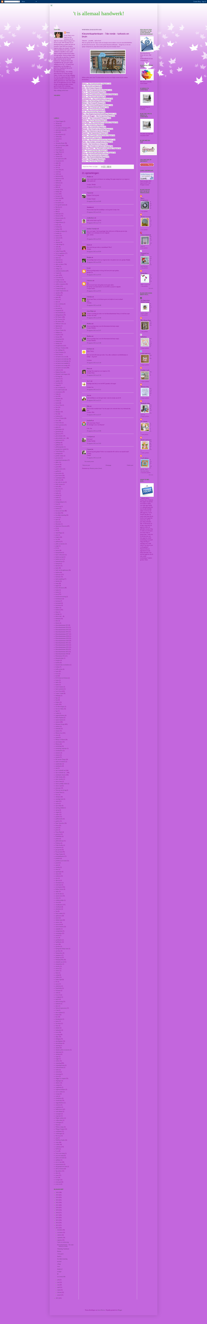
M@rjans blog (145, 387)
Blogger (120, 1310)
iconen (57, 517)
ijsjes (57, 519)
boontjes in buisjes (60, 231)
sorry (57, 937)
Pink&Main (59, 836)
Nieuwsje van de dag (61, 790)
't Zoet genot (60, 1254)
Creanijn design (60, 288)
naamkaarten (59, 766)
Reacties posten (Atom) (96, 468)
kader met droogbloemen (62, 570)
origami (57, 812)
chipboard (58, 260)
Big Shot (58, 207)
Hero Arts (58, 489)
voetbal (57, 1085)
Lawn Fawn (59, 691)
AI (56, 141)
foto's (57, 420)
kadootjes (58, 576)
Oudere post (130, 465)
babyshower (59, 178)
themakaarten (59, 1019)
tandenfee (58, 1003)
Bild (57, 211)
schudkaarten (59, 904)
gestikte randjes (59, 456)
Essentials (58, 383)
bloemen (58, 216)
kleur (57, 621)
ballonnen (58, 183)
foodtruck (58, 416)
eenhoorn (58, 370)
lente (57, 700)
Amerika (58, 147)
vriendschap (59, 1100)
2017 (57, 1215)
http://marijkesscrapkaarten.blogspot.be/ (100, 146)
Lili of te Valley (59, 709)
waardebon (58, 1107)
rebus (57, 869)
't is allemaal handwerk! (98, 13)
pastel (57, 827)
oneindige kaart (59, 799)
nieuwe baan (59, 781)
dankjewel (59, 1269)
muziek (57, 757)
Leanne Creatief (60, 693)
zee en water (59, 1162)
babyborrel (58, 176)
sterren (57, 968)
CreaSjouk (90, 436)
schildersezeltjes (60, 900)
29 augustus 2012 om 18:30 (94, 251)
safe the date (59, 893)
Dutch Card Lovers (146, 440)
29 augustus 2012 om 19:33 (94, 275)
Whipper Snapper (60, 1129)
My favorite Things (60, 759)
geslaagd (58, 453)
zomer (57, 1175)
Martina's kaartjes (146, 217)
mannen (58, 722)
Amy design (59, 150)
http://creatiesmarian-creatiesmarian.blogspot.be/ (102, 94)
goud (57, 467)
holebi (57, 497)
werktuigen (58, 1122)
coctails (57, 266)
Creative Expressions (61, 291)
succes (57, 984)
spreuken (58, 946)
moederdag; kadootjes (61, 748)
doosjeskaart (59, 339)
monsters (58, 753)
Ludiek (57, 713)
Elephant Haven (60, 372)
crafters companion (60, 284)
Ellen (88, 406)
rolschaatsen (59, 882)
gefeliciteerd (59, 440)
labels (57, 682)
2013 (57, 1225)
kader (57, 568)
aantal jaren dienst (60, 130)
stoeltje (57, 975)
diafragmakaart (59, 315)
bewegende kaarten (60, 205)
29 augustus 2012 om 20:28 (94, 305)
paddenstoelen (59, 819)
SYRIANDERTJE (146, 235)
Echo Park (58, 354)
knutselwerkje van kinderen (63, 665)
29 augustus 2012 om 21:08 (94, 343)
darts (57, 302)
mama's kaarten (59, 720)
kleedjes (58, 614)
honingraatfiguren (60, 502)
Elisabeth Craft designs (61, 374)
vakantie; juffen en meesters (63, 1050)
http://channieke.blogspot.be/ (97, 127)
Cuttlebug (58, 295)
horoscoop (58, 506)
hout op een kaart (60, 511)
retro (57, 878)
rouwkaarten (59, 887)
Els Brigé (58, 376)
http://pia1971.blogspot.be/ (93, 137)
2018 (57, 1212)
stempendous (59, 964)
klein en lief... (59, 616)
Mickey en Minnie (60, 739)
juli (58, 1280)
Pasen (57, 825)
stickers (57, 970)
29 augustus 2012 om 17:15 (94, 223)
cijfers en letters (60, 264)
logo (57, 711)
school (57, 902)
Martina (59, 1251)
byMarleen (144, 337)
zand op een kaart (60, 1157)
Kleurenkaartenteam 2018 (62, 636)
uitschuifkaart (59, 1043)
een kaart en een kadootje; (62, 361)
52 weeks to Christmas (61, 128)
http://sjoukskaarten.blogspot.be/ (98, 155)
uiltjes (57, 1036)
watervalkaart (59, 1111)
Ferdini (57, 400)
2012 (57, 1227)
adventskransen (59, 134)
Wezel (57, 1125)
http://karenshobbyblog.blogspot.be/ (98, 157)
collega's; (58, 268)
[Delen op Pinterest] (110, 167)
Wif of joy (58, 1136)
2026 (57, 1192)
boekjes (57, 229)
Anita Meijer (90, 311)
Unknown (89, 280)
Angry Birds (59, 152)
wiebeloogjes (59, 1133)
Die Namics (59, 317)
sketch (57, 918)
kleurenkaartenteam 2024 (62, 649)
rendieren (58, 876)
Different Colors (60, 323)
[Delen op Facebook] (108, 167)
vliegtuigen (58, 1080)
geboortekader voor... (61, 438)
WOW (57, 1149)
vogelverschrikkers (60, 1089)
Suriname (58, 990)
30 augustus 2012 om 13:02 (94, 443)
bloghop (58, 220)
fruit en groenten (60, 425)
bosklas (57, 233)
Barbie (57, 185)
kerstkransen (59, 599)
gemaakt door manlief (61, 449)
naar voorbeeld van (60, 770)
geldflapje (58, 442)
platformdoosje (59, 841)
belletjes (58, 191)
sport (57, 944)
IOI (56, 530)
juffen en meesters (60, 544)
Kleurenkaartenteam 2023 (62, 647)
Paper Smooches (60, 823)
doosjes (57, 337)
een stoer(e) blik (61, 1276)
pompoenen (58, 847)
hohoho (57, 495)
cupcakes (58, 293)
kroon (57, 673)
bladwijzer (58, 213)
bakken (57, 180)
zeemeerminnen (59, 1164)
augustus (59, 1240)
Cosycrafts (58, 277)
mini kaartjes (59, 742)
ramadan (58, 867)
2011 (57, 1298)
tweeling (58, 1034)
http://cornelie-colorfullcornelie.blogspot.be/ (101, 135)
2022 (57, 1202)
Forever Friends (60, 418)
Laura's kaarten (59, 687)
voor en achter (59, 1092)
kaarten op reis (59, 559)
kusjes (57, 680)
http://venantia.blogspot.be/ (96, 109)
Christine (89, 297)
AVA (57, 167)
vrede (57, 1096)
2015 (57, 1220)
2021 (57, 1205)
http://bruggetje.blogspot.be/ (96, 159)
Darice (57, 299)
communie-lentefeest (61, 271)
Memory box (59, 733)
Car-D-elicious (145, 458)
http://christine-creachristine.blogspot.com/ (102, 140)
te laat (57, 1010)
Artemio (58, 156)
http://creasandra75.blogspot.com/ (100, 118)
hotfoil (57, 508)
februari (59, 1292)
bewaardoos (59, 202)
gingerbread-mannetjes (61, 460)
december (60, 1230)
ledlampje (58, 695)
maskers (58, 726)
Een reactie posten (89, 461)
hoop (57, 504)
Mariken (89, 323)
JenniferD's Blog (145, 403)
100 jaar (58, 123)
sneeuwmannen (59, 926)
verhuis (57, 1061)
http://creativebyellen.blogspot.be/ (96, 150)
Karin (88, 245)
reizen (57, 874)
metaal (57, 737)
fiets (57, 407)
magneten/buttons (60, 715)
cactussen (58, 238)
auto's (57, 165)
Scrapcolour (144, 273)
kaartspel (58, 563)
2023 (57, 1200)
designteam (58, 310)
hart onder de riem (60, 482)
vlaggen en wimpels (61, 1078)
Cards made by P (145, 353)
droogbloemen (59, 345)
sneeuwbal (58, 924)
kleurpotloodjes (59, 658)
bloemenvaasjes (60, 218)
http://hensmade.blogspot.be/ (97, 96)
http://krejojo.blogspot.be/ (94, 88)
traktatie (58, 1028)
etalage (57, 385)
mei (58, 1285)
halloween (58, 480)
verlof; (57, 1069)
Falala (57, 394)
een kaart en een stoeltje (61, 365)
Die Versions (59, 319)
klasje (57, 612)
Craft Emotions (59, 282)
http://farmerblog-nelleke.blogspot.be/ (99, 101)
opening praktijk (60, 808)
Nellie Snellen (59, 777)
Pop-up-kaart (59, 852)
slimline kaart (59, 920)
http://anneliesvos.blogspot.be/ (98, 144)
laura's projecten (60, 689)
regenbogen (58, 871)
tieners (57, 1021)
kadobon (58, 572)
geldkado (58, 445)
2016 (57, 1217)
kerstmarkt (58, 603)
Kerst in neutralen (151, 391)
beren (57, 194)
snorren (57, 935)
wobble (57, 1144)
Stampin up (58, 957)
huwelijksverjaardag (61, 515)
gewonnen (58, 458)
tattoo (57, 1006)
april (58, 1287)
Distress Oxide (59, 330)
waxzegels (58, 1114)
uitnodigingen (59, 1041)
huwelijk (58, 513)
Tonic (57, 1025)
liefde (57, 704)
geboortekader (59, 436)
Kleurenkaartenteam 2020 (62, 640)
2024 (57, 1197)
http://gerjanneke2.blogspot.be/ (98, 133)
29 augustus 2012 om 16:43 (94, 212)
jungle (57, 546)
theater (57, 1014)
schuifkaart (58, 907)
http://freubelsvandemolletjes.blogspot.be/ (108, 148)
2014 (57, 1222)
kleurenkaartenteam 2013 (62, 625)
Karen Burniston (60, 588)
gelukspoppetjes (60, 447)
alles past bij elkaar (60, 145)
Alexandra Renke (60, 143)
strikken (58, 977)
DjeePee (59, 1256)
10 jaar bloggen (59, 121)
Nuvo (57, 794)
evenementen (59, 392)
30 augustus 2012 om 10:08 (94, 431)
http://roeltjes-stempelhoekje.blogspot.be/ (100, 142)
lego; (57, 698)
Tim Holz (58, 1023)
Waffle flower (59, 1109)
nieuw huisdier (59, 779)
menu (57, 735)
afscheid (58, 139)
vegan (57, 1056)
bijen (57, 209)
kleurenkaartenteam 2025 (62, 651)
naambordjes (59, 764)
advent (57, 132)
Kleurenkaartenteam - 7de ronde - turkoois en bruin (65, 1245)
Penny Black (59, 832)
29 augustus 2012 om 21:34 (94, 375)
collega (59, 1264)
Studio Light (59, 979)
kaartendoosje (59, 561)
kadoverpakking (60, 579)
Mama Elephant (60, 717)
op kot (57, 803)
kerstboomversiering (61, 596)
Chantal (89, 193)
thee (57, 1017)
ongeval (58, 801)
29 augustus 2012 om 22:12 (94, 389)
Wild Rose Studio (60, 1140)
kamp (57, 583)
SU (56, 981)
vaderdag (58, 1045)
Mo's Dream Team (146, 320)
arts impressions (60, 158)
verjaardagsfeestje (60, 1065)
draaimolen (58, 341)
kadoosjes (58, 574)
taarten (57, 999)
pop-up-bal (58, 849)
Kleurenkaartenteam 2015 (62, 629)
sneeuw (57, 922)
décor (57, 306)
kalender (58, 581)
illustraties (58, 524)
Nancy (68, 32)
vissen (57, 1076)
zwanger (58, 1179)
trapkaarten (58, 1030)
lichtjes (57, 702)
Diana (88, 368)
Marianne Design (60, 724)
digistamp (58, 326)
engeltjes (58, 381)
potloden (58, 858)
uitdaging (58, 1039)
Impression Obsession (61, 526)
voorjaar (58, 1094)
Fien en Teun (59, 405)
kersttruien (58, 605)
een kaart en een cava (61, 356)
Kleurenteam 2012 (60, 656)
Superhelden (59, 988)
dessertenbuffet (59, 312)
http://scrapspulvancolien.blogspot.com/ (99, 90)
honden (57, 500)
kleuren (57, 623)
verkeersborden (59, 1067)
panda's (57, 821)
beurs (57, 200)
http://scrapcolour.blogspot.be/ (105, 116)
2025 (57, 1195)
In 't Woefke (144, 421)
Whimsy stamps (60, 1127)
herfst (57, 486)
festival (57, 403)
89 (57, 1274)
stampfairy (58, 955)
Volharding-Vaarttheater (63, 1249)
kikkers (57, 607)
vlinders (58, 1083)
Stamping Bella (59, 959)
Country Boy (151, 323)
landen (57, 684)
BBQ (57, 187)
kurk (57, 676)
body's (57, 224)
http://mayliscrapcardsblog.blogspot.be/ (101, 129)
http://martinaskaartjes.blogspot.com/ (99, 83)
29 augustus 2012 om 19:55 (94, 291)
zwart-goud (58, 1182)
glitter (57, 462)
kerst (57, 594)
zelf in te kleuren (60, 1168)
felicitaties (58, 398)
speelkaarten (59, 940)
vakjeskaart (58, 1052)
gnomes (58, 464)
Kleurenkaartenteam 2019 (62, 638)
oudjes (57, 814)
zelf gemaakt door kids (61, 1166)
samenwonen (59, 896)
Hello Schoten (59, 484)
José (88, 395)
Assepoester (59, 161)
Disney (57, 328)
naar (57, 768)
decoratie (58, 308)
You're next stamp (60, 1153)
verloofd (58, 1072)
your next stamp (60, 1155)
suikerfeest (58, 986)
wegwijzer (58, 1116)
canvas (57, 249)
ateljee (57, 163)
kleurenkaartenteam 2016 (62, 632)
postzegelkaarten (60, 856)
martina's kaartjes (92, 228)
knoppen (58, 660)
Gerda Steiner (59, 451)
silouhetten (58, 909)
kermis (57, 592)
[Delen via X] (106, 167)
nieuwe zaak (59, 786)
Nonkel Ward (59, 792)
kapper (57, 585)
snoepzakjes (59, 933)
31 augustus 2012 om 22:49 (94, 458)
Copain (57, 273)
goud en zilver (59, 469)
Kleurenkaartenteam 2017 (62, 634)
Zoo (57, 1177)
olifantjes (58, 797)
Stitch (57, 973)
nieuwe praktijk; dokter (61, 783)
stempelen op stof (60, 962)
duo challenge (59, 350)
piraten (57, 838)
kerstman (58, 601)
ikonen (57, 522)
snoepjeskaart (59, 931)
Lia (88, 268)
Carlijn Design (59, 251)
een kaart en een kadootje (62, 359)
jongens (58, 537)
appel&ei (58, 154)
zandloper (58, 1160)
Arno (58, 1266)
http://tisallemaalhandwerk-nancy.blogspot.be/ (101, 152)
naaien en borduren (60, 761)
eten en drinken (59, 387)
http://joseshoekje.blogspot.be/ (95, 111)
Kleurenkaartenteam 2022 (62, 645)
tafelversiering (59, 1001)
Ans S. (88, 381)
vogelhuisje (58, 1087)
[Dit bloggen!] (104, 167)
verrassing (58, 1074)
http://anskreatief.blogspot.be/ (97, 92)
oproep (57, 810)
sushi (57, 992)
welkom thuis (59, 1120)
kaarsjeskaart (59, 552)
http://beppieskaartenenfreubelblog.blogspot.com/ (101, 114)
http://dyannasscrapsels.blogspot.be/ (98, 131)
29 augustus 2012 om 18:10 (94, 239)
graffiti (57, 471)
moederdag (58, 746)
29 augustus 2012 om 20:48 (94, 318)
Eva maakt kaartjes (60, 389)
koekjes (57, 667)
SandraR (89, 420)
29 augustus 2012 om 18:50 (94, 262)
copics (57, 275)
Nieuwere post (86, 465)
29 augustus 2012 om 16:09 (94, 201)
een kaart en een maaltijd (62, 363)
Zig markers (59, 1171)
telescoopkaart (59, 1012)
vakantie (58, 1047)
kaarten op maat (60, 557)
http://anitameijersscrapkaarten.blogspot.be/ (104, 122)
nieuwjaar (58, 788)
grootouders (59, 473)
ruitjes (57, 891)
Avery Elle (58, 169)
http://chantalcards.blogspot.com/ (98, 107)
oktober (59, 1235)
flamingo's (58, 411)
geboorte (58, 433)
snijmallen (58, 929)
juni (58, 1282)
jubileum (58, 541)
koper (57, 671)
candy (57, 246)
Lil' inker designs (60, 706)
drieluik (57, 343)
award (57, 172)
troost (57, 1032)
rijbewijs (58, 880)
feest (57, 396)
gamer (57, 427)
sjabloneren (58, 915)
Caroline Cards (145, 370)
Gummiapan (59, 478)
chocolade (58, 262)
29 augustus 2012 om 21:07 (94, 330)
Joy (56, 539)
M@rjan (84, 103)
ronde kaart (58, 885)
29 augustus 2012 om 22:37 (94, 415)
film (57, 409)
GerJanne (89, 349)
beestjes (58, 189)
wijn (57, 1138)
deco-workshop (60, 304)
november (60, 1232)
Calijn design (59, 244)
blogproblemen (59, 222)
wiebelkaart (58, 1131)
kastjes (57, 590)
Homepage (108, 465)
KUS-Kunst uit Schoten (62, 678)
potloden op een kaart (61, 860)
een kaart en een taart (61, 367)
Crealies (58, 286)
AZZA (57, 174)
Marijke (89, 176)
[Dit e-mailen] (102, 167)
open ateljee (58, 805)
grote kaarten (59, 475)
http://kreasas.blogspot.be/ (96, 161)
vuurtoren (58, 1105)
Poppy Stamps (59, 854)
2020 (57, 1207)
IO (56, 528)
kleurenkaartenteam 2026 (62, 654)
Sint (57, 911)
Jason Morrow (101, 1310)
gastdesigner (59, 429)
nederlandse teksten (60, 775)
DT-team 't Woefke (60, 348)
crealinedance (90, 218)
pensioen (58, 834)
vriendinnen (59, 1098)
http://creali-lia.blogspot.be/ (93, 86)
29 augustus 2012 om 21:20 (94, 362)
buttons (57, 235)
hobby (57, 493)
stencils (57, 966)
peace (57, 830)
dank (57, 297)
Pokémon (58, 843)
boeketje (58, 227)
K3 (56, 548)
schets (57, 898)
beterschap (58, 198)
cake (57, 240)
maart (58, 1290)
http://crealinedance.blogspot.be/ (103, 99)
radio (57, 865)
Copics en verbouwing (63, 1242)
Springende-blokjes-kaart (62, 948)
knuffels (58, 662)
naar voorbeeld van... (61, 772)
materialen (58, 728)
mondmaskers (59, 750)
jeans (57, 535)
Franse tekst (59, 422)
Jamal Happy (59, 533)
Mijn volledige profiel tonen (61, 90)
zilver (57, 1173)
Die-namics (58, 321)
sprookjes (58, 951)
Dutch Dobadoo (60, 352)
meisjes (57, 731)
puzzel (57, 863)
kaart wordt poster (60, 554)
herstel (57, 491)
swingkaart (58, 997)
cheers (57, 257)
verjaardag (58, 1063)
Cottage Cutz (59, 279)
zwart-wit (58, 1184)
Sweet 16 (58, 995)
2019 (57, 1210)
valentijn (58, 1054)
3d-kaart (58, 125)
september (60, 1237)
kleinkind (58, 618)
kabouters (58, 565)
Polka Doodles (59, 845)
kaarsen (57, 550)
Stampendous (59, 953)
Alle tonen (151, 288)
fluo (57, 414)
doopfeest (58, 334)
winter (57, 1142)
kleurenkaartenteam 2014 (62, 627)
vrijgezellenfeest (60, 1103)
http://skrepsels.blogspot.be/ (95, 124)
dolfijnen (58, 332)
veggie (57, 1058)
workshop (58, 1147)
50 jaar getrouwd (151, 205)
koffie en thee (59, 669)
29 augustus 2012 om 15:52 (94, 187)
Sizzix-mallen (59, 913)
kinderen (58, 610)
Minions (58, 744)
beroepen (58, 196)
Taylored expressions (61, 1008)
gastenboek (58, 431)
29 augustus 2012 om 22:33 (94, 400)
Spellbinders (59, 942)
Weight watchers (60, 1118)
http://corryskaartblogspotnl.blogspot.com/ (100, 105)
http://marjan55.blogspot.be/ (97, 103)
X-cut (57, 1151)
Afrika (57, 136)
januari (59, 1295)
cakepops (58, 242)
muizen (57, 755)
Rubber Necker (59, 889)
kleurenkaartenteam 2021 (62, 643)
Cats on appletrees (60, 253)
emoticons (58, 378)
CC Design (58, 255)
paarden (58, 816)
